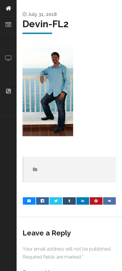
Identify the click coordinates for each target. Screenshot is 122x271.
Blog (8, 108)
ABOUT (8, 25)
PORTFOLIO (8, 74)
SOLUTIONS (8, 41)
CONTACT (8, 91)
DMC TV (8, 58)
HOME (8, 8)
